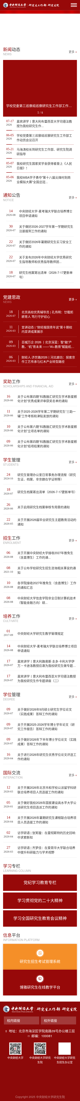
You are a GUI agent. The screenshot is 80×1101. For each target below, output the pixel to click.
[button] (31, 36)
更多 (73, 51)
